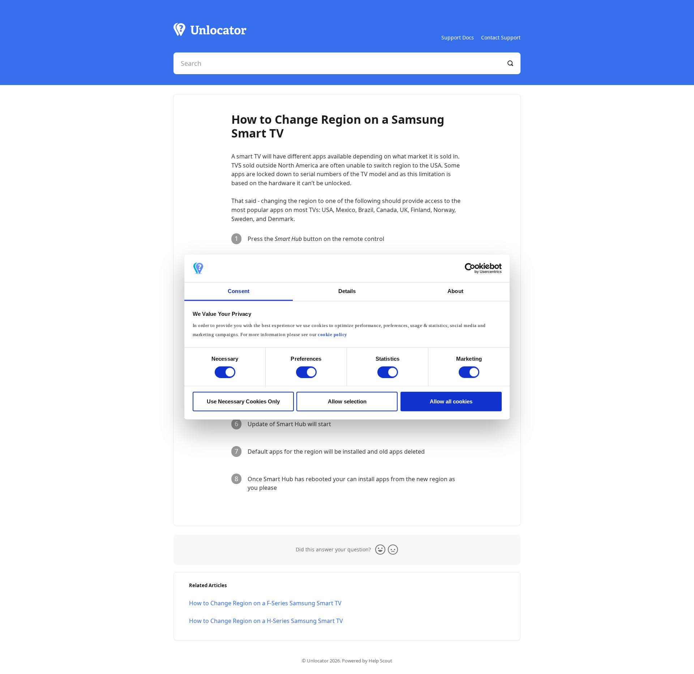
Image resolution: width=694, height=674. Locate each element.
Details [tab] (347, 291)
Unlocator (318, 660)
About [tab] (455, 291)
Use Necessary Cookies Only (243, 401)
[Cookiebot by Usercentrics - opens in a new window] (470, 268)
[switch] (306, 372)
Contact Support (500, 37)
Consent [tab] (238, 291)
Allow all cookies (451, 401)
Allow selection (347, 401)
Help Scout (380, 660)
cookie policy (332, 334)
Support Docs (457, 37)
